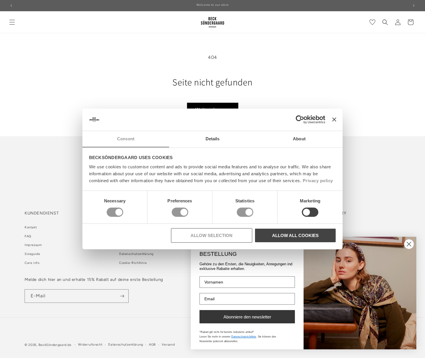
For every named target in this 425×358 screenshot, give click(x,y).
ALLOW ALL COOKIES (295, 235)
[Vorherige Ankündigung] (11, 5)
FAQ (28, 236)
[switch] (180, 212)
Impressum (33, 245)
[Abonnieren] (122, 296)
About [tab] (299, 138)
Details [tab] (213, 138)
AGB (152, 344)
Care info (32, 263)
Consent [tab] (125, 138)
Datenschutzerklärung (136, 254)
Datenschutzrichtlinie (243, 336)
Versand (168, 344)
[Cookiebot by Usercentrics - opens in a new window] (300, 119)
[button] (12, 22)
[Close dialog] (409, 244)
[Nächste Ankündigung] (413, 5)
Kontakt (31, 227)
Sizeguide (32, 254)
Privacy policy (318, 180)
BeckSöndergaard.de (55, 345)
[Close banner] (334, 120)
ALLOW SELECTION (211, 235)
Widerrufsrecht (90, 344)
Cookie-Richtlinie (133, 263)
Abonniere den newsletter (247, 316)
